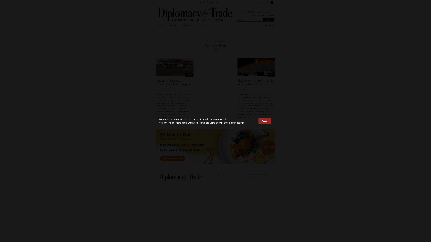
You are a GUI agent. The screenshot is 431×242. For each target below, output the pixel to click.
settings (240, 123)
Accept (265, 121)
